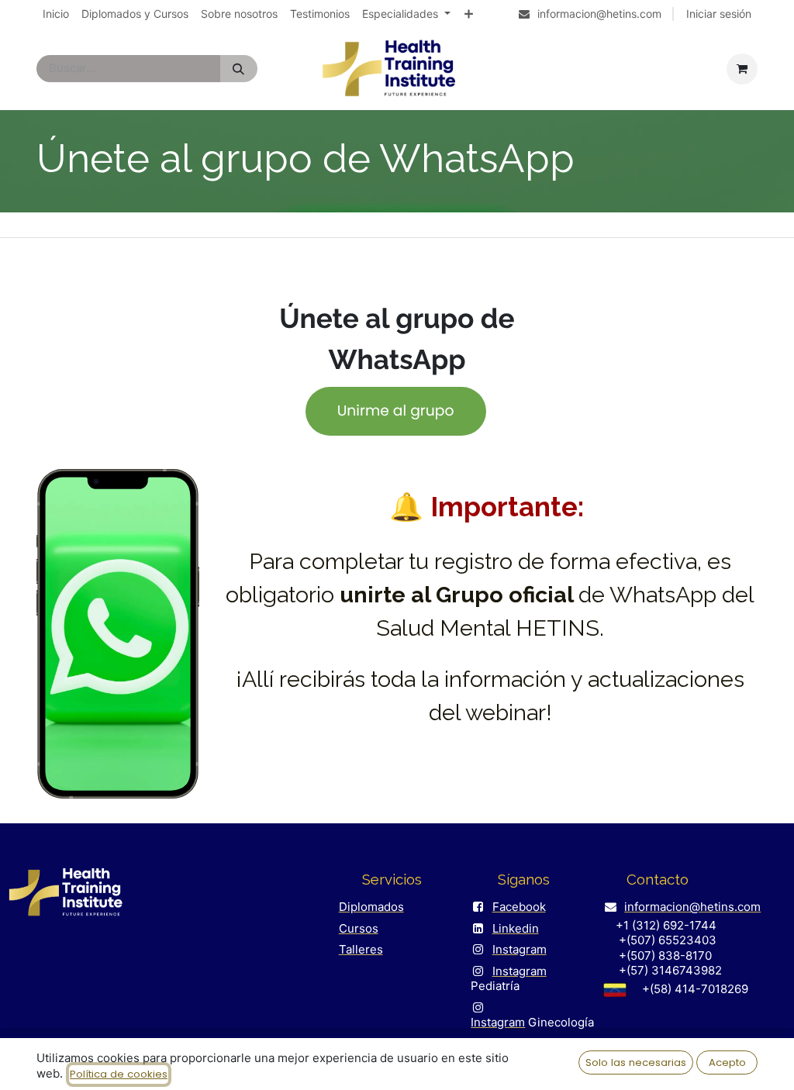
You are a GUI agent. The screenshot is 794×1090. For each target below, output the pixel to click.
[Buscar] (238, 68)
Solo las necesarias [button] (635, 1062)
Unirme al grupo (395, 411)
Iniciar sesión (718, 13)
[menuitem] (55, 14)
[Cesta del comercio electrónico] (742, 69)
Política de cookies (118, 1074)
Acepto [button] (727, 1062)
